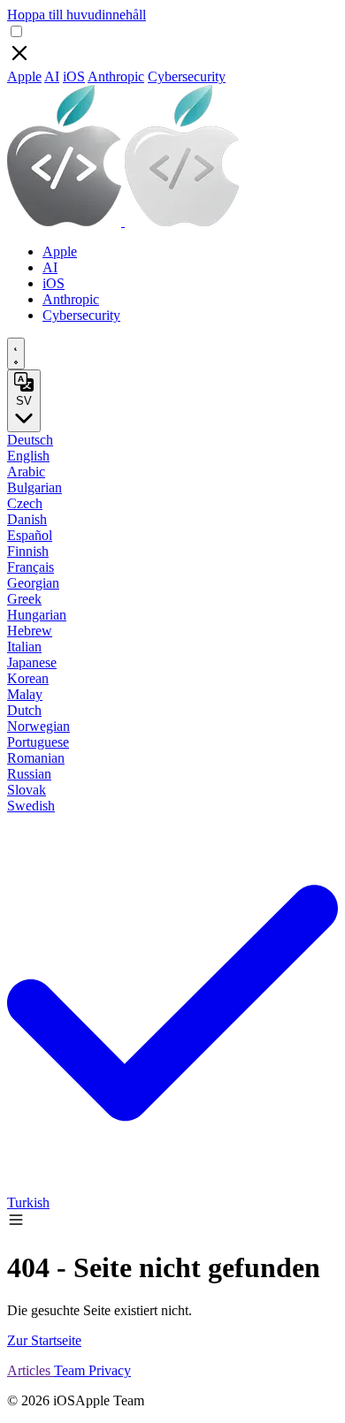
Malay (24, 694)
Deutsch (30, 439)
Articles (30, 1370)
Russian (29, 773)
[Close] (19, 60)
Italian (24, 646)
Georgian (33, 582)
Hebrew (29, 630)
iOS (74, 76)
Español (29, 535)
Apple (24, 76)
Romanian (36, 757)
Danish (27, 519)
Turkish (28, 1202)
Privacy (109, 1370)
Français (30, 567)
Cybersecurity (187, 76)
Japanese (32, 662)
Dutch (24, 710)
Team (71, 1370)
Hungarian (36, 614)
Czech (24, 503)
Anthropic (116, 76)
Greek (24, 598)
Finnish (28, 551)
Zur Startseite (44, 1340)
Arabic (26, 471)
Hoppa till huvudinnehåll (76, 14)
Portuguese (38, 742)
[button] (16, 1223)
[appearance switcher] (16, 353)
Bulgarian (34, 487)
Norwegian (38, 726)
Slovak (26, 789)
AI (51, 76)
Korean (28, 678)
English (28, 455)
